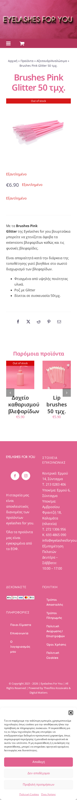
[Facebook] (18, 321)
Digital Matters (38, 692)
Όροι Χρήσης (48, 794)
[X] (28, 321)
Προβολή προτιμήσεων (38, 784)
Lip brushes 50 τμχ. (56, 404)
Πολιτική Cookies (29, 794)
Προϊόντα (27, 61)
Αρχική (12, 61)
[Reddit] (38, 321)
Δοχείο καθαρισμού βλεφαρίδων (23, 404)
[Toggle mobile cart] (21, 43)
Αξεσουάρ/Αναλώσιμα (52, 61)
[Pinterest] (49, 321)
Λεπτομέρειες (22, 375)
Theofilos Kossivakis (56, 688)
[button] (71, 713)
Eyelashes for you (37, 231)
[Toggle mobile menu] (8, 43)
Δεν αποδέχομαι (39, 773)
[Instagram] (26, 475)
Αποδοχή (38, 762)
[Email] (59, 321)
